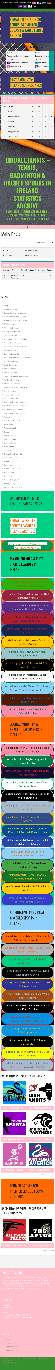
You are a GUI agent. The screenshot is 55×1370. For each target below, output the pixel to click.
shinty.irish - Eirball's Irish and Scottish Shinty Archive (27, 984)
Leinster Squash (10, 443)
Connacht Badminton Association (17, 346)
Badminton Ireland (11, 309)
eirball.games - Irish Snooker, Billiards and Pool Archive (27, 795)
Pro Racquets (9, 465)
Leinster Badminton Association (17, 357)
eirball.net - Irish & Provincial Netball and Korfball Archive (27, 749)
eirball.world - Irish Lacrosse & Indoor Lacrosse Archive (27, 641)
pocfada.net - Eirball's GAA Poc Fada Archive (27, 888)
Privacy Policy (9, 483)
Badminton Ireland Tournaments (17, 317)
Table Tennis (9, 450)
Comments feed (12, 1346)
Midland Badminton (12, 372)
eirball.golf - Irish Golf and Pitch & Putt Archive (27, 807)
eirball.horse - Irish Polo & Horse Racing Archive (27, 1041)
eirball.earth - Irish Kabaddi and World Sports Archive (28, 995)
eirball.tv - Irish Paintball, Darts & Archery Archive (27, 961)
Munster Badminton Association (17, 387)
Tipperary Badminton (12, 395)
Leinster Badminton (12, 354)
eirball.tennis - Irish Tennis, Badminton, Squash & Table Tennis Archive (27, 688)
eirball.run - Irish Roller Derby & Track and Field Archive (27, 1007)
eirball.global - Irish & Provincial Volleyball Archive (27, 653)
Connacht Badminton (12, 343)
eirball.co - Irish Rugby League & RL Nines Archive (27, 761)
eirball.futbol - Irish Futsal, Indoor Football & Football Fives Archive (27, 830)
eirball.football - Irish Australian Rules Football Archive (28, 772)
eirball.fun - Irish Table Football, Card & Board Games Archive (27, 938)
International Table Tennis (14, 454)
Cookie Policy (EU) (11, 480)
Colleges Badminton (12, 331)
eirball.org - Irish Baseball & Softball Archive (27, 630)
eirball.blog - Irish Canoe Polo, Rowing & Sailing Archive (28, 1030)
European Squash (11, 439)
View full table (48, 141)
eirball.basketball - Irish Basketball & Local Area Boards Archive (28, 607)
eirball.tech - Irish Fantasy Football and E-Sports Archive (27, 949)
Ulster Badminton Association (16, 402)
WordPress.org (12, 1350)
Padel (6, 461)
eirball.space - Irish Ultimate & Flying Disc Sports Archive (27, 972)
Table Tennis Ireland (12, 458)
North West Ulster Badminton (16, 406)
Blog (6, 306)
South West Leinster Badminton (17, 376)
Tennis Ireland (10, 428)
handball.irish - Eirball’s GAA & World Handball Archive (27, 865)
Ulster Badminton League (14, 413)
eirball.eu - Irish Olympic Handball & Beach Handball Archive (27, 841)
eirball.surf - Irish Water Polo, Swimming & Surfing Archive (28, 853)
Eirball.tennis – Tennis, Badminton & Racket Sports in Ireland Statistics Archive (27, 182)
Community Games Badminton (16, 339)
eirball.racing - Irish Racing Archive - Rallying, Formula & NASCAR (27, 1065)
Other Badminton (11, 328)
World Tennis (9, 472)
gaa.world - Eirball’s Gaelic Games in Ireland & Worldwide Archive (27, 584)
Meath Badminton (11, 369)
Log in (8, 1339)
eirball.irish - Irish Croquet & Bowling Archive (27, 818)
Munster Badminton (12, 384)
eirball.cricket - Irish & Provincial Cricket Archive (27, 711)
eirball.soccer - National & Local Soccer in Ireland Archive (27, 676)
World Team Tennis (12, 469)
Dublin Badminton (11, 361)
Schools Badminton (12, 335)
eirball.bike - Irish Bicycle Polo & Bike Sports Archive (27, 1053)
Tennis (7, 417)
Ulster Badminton (11, 398)
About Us (8, 476)
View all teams (48, 1175)
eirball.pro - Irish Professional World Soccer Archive (27, 784)
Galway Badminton (11, 350)
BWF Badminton (10, 324)
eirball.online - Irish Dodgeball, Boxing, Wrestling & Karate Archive (27, 1018)
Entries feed (10, 1343)
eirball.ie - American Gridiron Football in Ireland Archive (28, 595)
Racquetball (9, 447)
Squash (7, 432)
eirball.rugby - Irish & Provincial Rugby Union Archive (28, 665)
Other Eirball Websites (13, 487)
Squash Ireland (10, 435)
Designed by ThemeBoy (9, 1362)
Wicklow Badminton (12, 380)
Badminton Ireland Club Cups (16, 320)
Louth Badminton (11, 365)
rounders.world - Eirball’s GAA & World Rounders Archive (27, 876)
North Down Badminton (13, 409)
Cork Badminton (10, 391)
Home (6, 302)
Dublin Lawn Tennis (12, 421)
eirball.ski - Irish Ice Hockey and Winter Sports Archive (27, 618)
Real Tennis (9, 424)
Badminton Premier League (15, 313)
